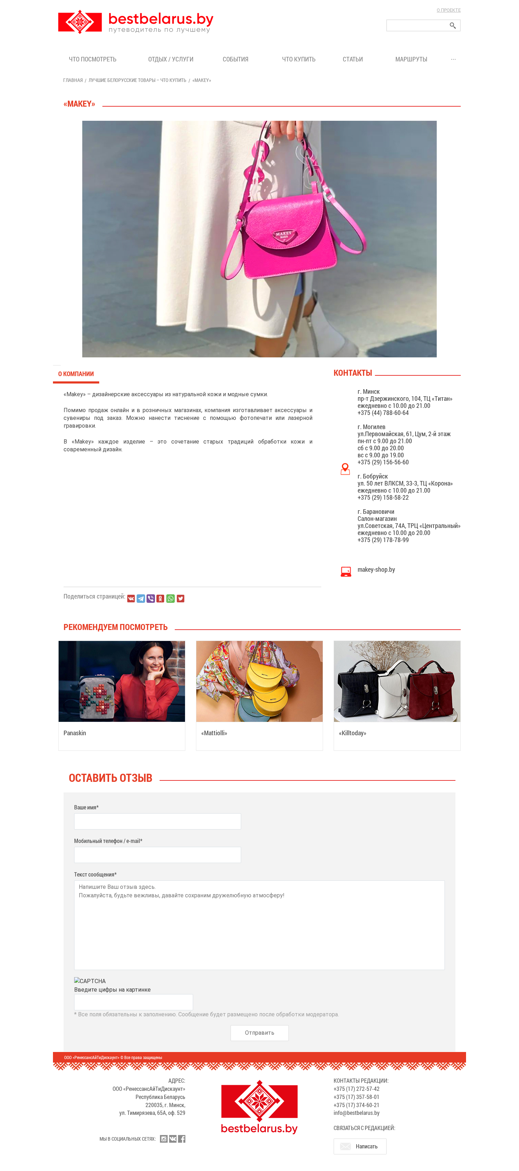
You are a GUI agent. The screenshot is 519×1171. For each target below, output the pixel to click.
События (237, 59)
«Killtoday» (352, 733)
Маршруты (411, 59)
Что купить (299, 59)
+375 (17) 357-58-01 (357, 1096)
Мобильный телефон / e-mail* (108, 840)
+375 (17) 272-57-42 (357, 1088)
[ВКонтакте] (131, 598)
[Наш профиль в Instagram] (164, 1139)
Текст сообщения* (95, 874)
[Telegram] (141, 598)
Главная (73, 80)
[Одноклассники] (160, 598)
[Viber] (151, 598)
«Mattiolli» (214, 733)
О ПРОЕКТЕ (449, 10)
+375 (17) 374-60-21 (357, 1104)
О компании (76, 373)
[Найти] (453, 25)
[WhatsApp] (170, 598)
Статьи (354, 59)
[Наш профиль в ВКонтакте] (173, 1139)
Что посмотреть (93, 59)
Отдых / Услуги (170, 59)
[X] (180, 598)
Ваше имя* (86, 807)
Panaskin (75, 733)
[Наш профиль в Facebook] (181, 1139)
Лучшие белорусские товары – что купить (137, 80)
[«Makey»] (259, 239)
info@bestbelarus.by (357, 1112)
